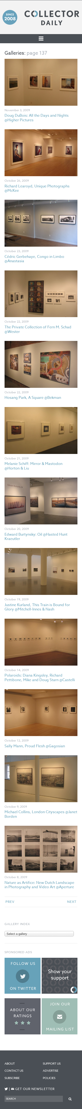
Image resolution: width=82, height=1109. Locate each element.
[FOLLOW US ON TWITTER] (6, 1089)
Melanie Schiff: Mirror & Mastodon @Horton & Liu (33, 466)
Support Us (52, 1063)
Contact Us (14, 1071)
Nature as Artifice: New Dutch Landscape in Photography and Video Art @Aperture (39, 885)
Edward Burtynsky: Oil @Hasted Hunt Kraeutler (36, 537)
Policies (49, 1078)
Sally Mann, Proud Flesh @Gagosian (35, 746)
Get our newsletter (33, 1089)
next (72, 901)
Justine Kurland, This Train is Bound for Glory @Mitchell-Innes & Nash (37, 607)
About (10, 1063)
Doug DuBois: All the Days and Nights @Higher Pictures (37, 118)
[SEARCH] (70, 1098)
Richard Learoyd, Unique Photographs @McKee (37, 188)
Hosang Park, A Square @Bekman (33, 397)
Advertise (50, 1071)
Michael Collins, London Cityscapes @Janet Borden (41, 814)
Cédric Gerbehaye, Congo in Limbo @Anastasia (34, 259)
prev (9, 901)
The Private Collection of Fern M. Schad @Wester (38, 329)
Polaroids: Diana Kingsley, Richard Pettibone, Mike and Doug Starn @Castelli (40, 678)
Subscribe (12, 1078)
